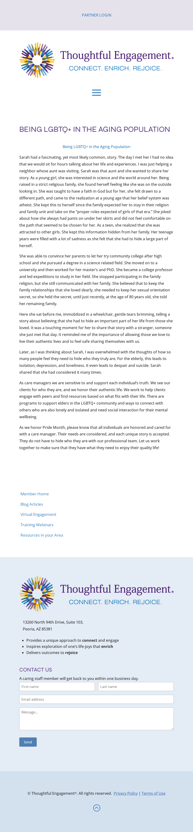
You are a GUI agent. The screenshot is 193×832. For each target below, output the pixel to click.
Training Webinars (36, 524)
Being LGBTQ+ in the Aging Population (96, 146)
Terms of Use (153, 793)
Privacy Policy (126, 793)
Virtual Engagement (38, 514)
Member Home (34, 494)
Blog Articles (31, 504)
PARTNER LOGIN (96, 15)
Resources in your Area (41, 535)
